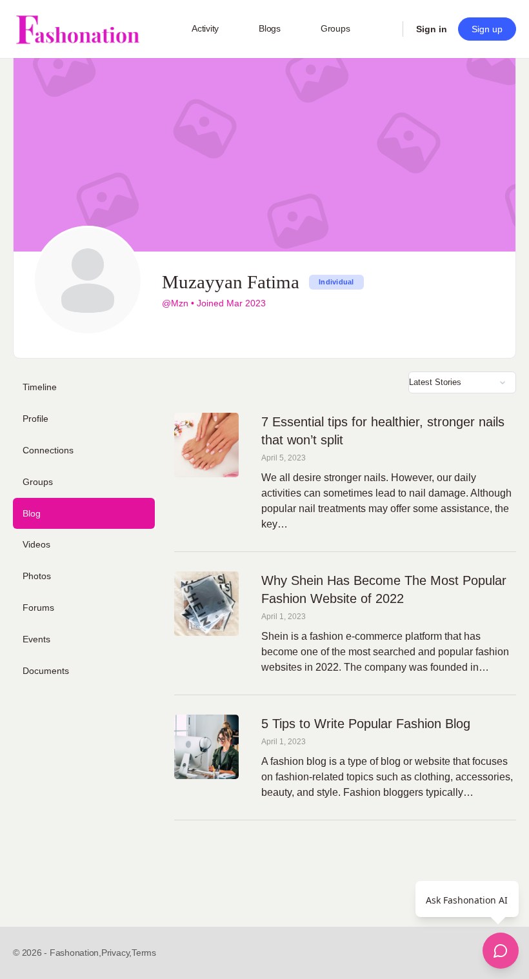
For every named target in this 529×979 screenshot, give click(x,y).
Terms (144, 952)
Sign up (487, 29)
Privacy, (116, 952)
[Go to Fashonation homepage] (77, 29)
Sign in (431, 29)
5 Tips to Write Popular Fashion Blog (365, 724)
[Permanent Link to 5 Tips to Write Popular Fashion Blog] (206, 747)
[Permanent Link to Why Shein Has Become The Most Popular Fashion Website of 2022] (206, 603)
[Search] (384, 29)
